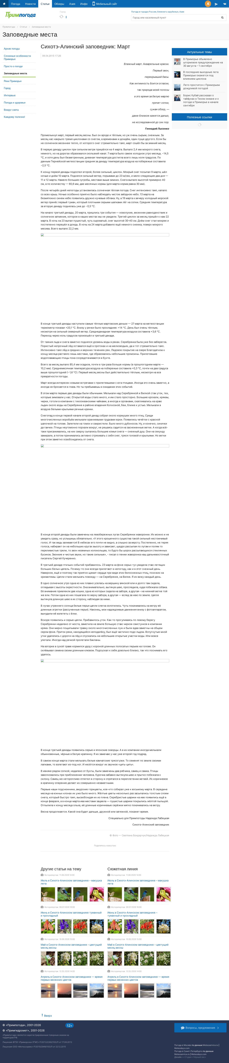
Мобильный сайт (106, 4)
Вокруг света (11, 109)
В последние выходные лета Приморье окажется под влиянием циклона (200, 75)
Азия (72, 4)
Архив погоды (12, 48)
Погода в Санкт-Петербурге (188, 1051)
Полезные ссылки (199, 117)
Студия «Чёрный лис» (195, 1057)
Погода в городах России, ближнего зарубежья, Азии (157, 11)
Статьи (45, 4)
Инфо (84, 4)
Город (7, 88)
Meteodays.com (181, 1048)
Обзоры (59, 4)
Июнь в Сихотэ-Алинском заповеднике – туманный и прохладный (132, 914)
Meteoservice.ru (210, 1045)
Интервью (9, 95)
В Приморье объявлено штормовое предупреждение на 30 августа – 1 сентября (203, 62)
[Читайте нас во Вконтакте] (224, 4)
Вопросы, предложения (200, 1028)
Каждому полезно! (14, 116)
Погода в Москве (182, 1045)
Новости (30, 4)
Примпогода (9, 27)
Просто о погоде (13, 66)
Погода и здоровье (14, 102)
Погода (15, 4)
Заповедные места (41, 27)
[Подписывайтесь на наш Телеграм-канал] (216, 4)
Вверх (48, 1015)
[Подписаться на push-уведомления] (208, 4)
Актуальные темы (199, 52)
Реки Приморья (12, 81)
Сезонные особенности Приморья (17, 57)
